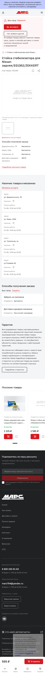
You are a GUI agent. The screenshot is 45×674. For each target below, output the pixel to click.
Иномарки (6, 527)
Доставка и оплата (9, 516)
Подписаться (22, 478)
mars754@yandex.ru (12, 583)
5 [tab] (23, 443)
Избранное (27, 671)
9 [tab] (30, 443)
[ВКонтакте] (30, 73)
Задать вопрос (10, 606)
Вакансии (6, 544)
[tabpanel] (14, 416)
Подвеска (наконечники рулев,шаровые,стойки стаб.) (13, 417)
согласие (12, 482)
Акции (4, 505)
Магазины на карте (10, 188)
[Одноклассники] (34, 73)
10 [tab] (32, 443)
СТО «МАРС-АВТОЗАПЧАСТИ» (17, 632)
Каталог (5, 671)
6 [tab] (25, 443)
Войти (16, 671)
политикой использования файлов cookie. (25, 653)
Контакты (6, 533)
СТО (4, 549)
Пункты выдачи (8, 521)
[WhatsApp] (37, 73)
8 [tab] (28, 443)
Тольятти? (21, 20)
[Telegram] (26, 73)
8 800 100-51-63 (10, 569)
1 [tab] (15, 443)
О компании (7, 538)
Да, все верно (12, 27)
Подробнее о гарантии (14, 370)
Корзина (40, 671)
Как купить (6, 510)
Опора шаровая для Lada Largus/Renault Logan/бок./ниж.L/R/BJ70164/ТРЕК (14, 421)
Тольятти (16, 290)
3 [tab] (20, 443)
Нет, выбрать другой (15, 34)
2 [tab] (18, 443)
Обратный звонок (11, 599)
